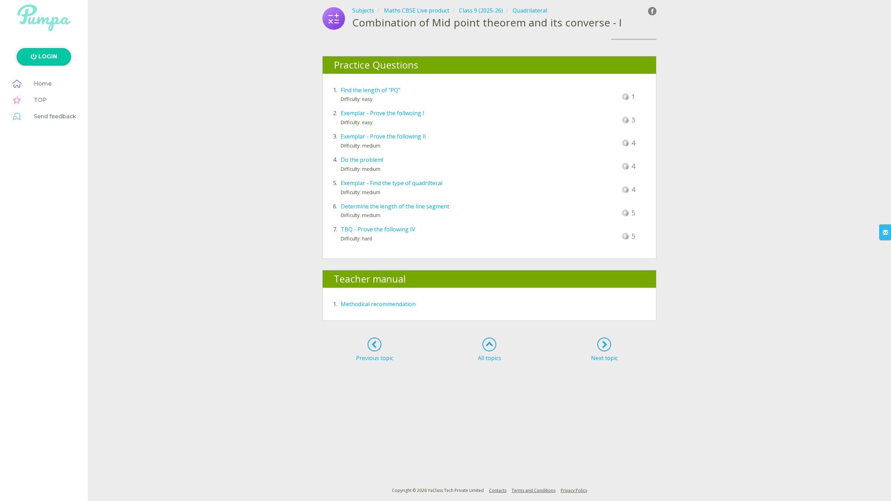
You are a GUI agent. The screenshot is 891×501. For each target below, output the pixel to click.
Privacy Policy (574, 490)
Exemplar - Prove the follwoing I (382, 113)
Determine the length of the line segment (395, 206)
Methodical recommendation (378, 304)
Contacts (497, 490)
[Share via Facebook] (652, 11)
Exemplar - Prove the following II (383, 136)
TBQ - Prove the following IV (378, 229)
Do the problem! (362, 160)
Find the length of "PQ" (370, 90)
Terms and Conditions (533, 490)
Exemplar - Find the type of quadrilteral (391, 183)
